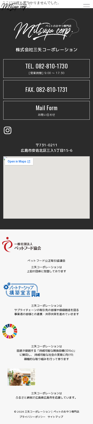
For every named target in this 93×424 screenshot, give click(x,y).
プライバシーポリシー (32, 417)
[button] (86, 7)
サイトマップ (55, 417)
